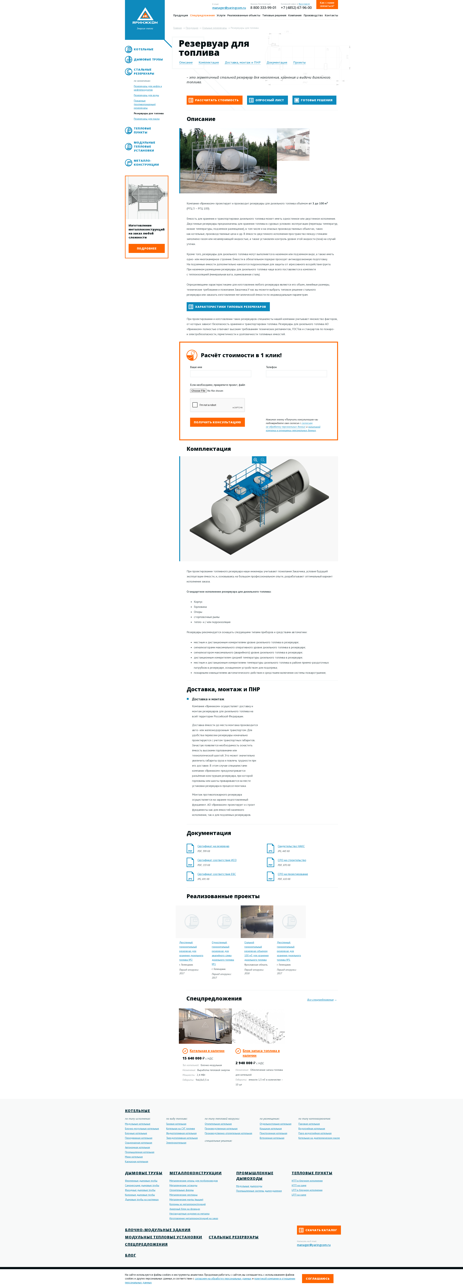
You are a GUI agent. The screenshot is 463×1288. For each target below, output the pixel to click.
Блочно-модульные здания (157, 1229)
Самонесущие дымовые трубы (142, 1185)
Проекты (299, 62)
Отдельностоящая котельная (275, 1123)
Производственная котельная (221, 1128)
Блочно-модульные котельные (142, 1128)
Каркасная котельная (136, 1161)
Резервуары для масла (147, 118)
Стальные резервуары (144, 71)
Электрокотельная (176, 1142)
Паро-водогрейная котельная (315, 1133)
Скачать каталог (321, 1230)
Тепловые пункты (142, 130)
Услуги (221, 15)
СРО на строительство (292, 860)
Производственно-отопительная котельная (228, 1133)
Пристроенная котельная (273, 1133)
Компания (294, 15)
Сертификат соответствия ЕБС (216, 874)
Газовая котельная (176, 1123)
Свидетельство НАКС (291, 846)
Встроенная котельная (272, 1138)
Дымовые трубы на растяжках (142, 1199)
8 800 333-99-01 (263, 7)
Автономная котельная (137, 1147)
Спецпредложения (202, 15)
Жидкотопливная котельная (181, 1133)
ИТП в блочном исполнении (307, 1180)
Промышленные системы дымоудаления (259, 1190)
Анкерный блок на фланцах (184, 1209)
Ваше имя (196, 367)
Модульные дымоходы (249, 1186)
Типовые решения (274, 15)
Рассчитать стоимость (216, 100)
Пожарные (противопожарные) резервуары (145, 104)
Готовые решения (316, 100)
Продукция (180, 15)
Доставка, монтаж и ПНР (243, 62)
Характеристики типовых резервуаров (230, 307)
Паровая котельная (309, 1123)
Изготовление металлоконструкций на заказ (193, 1218)
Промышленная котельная (139, 1152)
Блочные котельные (136, 1133)
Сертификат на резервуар (213, 846)
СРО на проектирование (293, 874)
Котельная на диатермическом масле (319, 1138)
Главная (177, 28)
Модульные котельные (137, 1123)
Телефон (271, 367)
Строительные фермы (181, 1190)
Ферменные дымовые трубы (141, 1180)
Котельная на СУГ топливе (180, 1128)
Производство (313, 15)
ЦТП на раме (299, 1194)
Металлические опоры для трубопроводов (193, 1180)
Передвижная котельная (138, 1138)
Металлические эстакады (183, 1185)
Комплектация (209, 62)
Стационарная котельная (138, 1142)
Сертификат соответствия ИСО (217, 860)
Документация (277, 62)
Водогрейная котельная (311, 1128)
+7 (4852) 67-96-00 (296, 7)
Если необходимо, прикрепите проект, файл (217, 385)
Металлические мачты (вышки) (186, 1199)
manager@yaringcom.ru (229, 8)
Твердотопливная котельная (182, 1138)
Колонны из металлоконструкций (187, 1204)
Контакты (331, 15)
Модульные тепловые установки (144, 146)
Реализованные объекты (243, 15)
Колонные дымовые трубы (140, 1194)
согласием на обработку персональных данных (289, 424)
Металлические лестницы (183, 1194)
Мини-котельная (134, 1156)
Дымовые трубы (148, 59)
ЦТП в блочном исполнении (307, 1190)
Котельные (143, 49)
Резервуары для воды (146, 95)
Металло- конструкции (146, 163)
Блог (130, 1255)
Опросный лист (269, 100)
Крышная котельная (271, 1128)
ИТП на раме (299, 1185)
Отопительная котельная (218, 1123)
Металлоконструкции (195, 1172)
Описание (186, 62)
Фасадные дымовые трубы (140, 1190)
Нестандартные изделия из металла (189, 1213)
